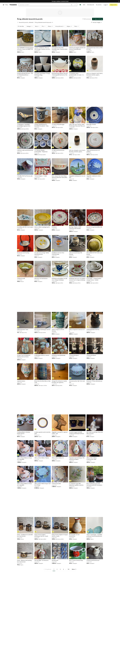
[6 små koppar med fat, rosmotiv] (42, 346)
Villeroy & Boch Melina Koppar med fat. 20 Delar (42, 484)
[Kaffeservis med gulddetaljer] (60, 346)
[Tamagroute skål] (25, 269)
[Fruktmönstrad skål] (60, 474)
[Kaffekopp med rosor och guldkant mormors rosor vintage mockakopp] (77, 269)
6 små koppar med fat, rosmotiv (41, 355)
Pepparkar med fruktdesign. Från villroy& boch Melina (76, 458)
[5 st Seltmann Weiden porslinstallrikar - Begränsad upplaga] (42, 141)
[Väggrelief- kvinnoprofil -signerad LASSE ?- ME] (60, 422)
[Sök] (71, 5)
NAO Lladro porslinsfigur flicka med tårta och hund (95, 433)
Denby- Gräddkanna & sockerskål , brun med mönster (25, 535)
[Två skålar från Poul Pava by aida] (25, 166)
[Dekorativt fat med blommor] (42, 269)
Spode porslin (55, 560)
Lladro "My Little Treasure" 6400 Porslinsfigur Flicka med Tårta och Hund (77, 125)
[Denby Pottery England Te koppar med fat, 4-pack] (60, 525)
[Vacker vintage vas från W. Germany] (60, 320)
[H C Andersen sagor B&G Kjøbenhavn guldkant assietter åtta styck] (77, 474)
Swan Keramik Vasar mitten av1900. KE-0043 (95, 48)
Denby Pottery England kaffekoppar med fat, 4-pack (41, 535)
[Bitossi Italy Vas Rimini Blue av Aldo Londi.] (42, 371)
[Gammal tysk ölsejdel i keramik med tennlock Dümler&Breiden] (77, 38)
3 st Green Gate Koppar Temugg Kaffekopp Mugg (42, 74)
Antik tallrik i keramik (91, 124)
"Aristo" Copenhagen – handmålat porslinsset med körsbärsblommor (94, 535)
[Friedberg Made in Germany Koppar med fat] (25, 422)
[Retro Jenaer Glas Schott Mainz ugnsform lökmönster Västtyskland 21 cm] (60, 166)
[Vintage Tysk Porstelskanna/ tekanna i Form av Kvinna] (25, 346)
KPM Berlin (54, 227)
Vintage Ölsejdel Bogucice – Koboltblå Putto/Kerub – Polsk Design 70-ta (41, 125)
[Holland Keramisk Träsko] (25, 320)
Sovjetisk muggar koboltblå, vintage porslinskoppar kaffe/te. (76, 433)
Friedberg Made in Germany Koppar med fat (23, 433)
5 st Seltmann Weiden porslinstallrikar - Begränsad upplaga (40, 151)
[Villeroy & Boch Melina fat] (60, 448)
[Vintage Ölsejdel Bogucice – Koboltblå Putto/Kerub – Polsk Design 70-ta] (42, 115)
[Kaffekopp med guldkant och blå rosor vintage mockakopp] (60, 269)
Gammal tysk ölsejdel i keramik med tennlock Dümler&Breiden (77, 48)
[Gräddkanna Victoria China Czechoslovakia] (60, 243)
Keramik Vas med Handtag (23, 252)
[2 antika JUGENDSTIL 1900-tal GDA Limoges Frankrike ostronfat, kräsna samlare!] (42, 38)
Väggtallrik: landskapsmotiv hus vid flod (77, 176)
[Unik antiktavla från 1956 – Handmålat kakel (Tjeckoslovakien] (60, 38)
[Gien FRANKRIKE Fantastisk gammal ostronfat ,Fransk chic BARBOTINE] (25, 38)
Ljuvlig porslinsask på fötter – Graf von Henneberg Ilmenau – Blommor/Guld (25, 74)
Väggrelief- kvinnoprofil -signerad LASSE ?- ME (59, 433)
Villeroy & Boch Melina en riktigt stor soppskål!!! (24, 458)
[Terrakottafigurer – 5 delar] (42, 166)
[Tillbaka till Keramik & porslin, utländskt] (18, 22)
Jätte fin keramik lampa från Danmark (75, 253)
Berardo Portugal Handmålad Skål (94, 227)
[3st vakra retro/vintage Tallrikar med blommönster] (42, 243)
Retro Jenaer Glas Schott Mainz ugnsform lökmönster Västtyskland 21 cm (60, 176)
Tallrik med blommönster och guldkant (93, 151)
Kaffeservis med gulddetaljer (58, 355)
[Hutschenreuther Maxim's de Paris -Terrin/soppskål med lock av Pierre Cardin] (60, 64)
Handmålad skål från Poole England (25, 227)
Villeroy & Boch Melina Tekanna (41, 457)
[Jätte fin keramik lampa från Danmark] (77, 243)
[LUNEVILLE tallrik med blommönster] (25, 141)
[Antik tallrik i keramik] (95, 115)
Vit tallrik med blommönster (58, 150)
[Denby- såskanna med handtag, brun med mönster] (25, 551)
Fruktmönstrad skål (56, 483)
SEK (84, 4)
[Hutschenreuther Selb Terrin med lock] (77, 371)
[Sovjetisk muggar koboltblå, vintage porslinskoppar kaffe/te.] (77, 422)
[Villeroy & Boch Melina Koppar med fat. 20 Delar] (42, 474)
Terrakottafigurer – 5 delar (40, 176)
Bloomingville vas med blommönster (74, 535)
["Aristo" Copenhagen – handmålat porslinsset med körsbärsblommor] (95, 525)
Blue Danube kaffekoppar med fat (42, 329)
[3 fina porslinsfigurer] (95, 346)
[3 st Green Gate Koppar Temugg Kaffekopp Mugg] (42, 64)
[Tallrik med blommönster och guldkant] (95, 141)
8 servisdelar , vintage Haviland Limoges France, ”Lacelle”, (94, 279)
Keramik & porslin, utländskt (26, 22)
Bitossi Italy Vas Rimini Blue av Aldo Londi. (42, 381)
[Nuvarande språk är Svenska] (80, 5)
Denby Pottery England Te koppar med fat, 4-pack (60, 535)
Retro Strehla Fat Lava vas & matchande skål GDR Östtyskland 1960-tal (94, 484)
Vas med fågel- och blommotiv (41, 560)
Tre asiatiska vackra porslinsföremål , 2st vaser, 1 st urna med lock (76, 74)
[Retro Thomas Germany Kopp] (77, 551)
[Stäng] (119, 1)
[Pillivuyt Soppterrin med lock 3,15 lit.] (77, 320)
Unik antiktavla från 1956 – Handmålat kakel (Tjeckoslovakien (60, 48)
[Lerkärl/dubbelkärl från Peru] (95, 320)
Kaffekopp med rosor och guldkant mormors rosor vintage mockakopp (77, 279)
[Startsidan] (13, 5)
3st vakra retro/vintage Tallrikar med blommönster (41, 253)
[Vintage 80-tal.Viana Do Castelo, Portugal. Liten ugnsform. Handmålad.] (60, 371)
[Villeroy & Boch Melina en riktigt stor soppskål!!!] (25, 448)
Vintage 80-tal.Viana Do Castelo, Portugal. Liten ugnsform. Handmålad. (59, 381)
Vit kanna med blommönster (93, 560)
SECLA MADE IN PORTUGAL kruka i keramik (94, 253)
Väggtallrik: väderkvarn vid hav (94, 176)
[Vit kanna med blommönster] (95, 551)
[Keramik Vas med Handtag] (25, 243)
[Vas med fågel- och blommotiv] (42, 551)
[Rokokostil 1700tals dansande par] (95, 371)
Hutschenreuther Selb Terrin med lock (77, 381)
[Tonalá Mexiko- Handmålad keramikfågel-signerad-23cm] (25, 115)
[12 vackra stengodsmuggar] (60, 115)
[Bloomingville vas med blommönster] (77, 525)
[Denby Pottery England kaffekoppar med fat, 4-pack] (42, 525)
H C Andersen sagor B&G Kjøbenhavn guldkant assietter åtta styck (76, 484)
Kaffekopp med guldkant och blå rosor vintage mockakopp (59, 279)
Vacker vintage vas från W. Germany (58, 330)
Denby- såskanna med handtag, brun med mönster (24, 561)
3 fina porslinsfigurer (91, 355)
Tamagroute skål (21, 278)
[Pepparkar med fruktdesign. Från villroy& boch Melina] (77, 448)
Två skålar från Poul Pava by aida (24, 176)
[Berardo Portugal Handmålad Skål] (95, 217)
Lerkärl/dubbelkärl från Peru (93, 329)
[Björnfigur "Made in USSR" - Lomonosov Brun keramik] (77, 217)
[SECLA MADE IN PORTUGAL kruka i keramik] (95, 243)
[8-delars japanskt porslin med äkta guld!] (42, 422)
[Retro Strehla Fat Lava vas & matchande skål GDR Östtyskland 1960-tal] (95, 474)
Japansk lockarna (21, 381)
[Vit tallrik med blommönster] (60, 141)
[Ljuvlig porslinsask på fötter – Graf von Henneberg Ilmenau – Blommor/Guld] (25, 64)
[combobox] (46, 5)
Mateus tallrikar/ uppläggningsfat (42, 227)
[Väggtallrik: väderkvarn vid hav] (95, 166)
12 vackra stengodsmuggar (58, 124)
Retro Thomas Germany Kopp (76, 560)
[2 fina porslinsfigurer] (77, 346)
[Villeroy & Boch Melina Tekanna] (42, 448)
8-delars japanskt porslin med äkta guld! (42, 433)
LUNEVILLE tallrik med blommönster (25, 150)
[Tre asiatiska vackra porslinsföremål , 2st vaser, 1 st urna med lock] (77, 64)
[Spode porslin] (60, 551)
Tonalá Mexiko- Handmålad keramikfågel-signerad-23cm (23, 125)
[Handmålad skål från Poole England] (25, 217)
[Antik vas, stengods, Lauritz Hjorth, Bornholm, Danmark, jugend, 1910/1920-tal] (95, 64)
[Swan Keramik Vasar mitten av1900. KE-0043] (95, 38)
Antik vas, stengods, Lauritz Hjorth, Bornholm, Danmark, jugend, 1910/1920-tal (95, 74)
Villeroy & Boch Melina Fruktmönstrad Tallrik (92, 458)
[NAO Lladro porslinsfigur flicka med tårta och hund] (95, 422)
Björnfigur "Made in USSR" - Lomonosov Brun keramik (75, 227)
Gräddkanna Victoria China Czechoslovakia (58, 253)
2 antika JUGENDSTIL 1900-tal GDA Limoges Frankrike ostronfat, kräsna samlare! (42, 48)
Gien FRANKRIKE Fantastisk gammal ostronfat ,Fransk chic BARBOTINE (25, 48)
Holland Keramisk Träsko (22, 329)
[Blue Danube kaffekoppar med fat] (42, 320)
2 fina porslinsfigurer (74, 355)
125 (68, 569)
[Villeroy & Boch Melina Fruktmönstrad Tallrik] (95, 448)
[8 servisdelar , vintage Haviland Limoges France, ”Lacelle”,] (95, 269)
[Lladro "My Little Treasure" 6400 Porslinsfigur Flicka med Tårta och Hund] (77, 115)
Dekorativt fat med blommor (41, 278)
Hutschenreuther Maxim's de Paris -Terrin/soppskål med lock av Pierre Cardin (60, 74)
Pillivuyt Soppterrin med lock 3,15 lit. (77, 330)
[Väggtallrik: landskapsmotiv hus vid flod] (77, 166)
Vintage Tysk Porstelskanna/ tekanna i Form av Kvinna (23, 356)
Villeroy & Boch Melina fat (58, 457)
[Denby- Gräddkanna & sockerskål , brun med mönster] (25, 525)
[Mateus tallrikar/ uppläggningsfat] (42, 217)
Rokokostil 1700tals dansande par (94, 381)
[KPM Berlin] (60, 217)
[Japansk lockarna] (25, 371)
